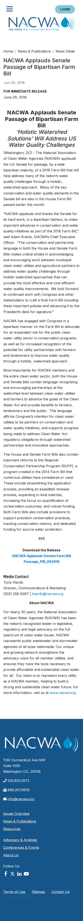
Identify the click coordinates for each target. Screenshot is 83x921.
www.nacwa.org (63, 693)
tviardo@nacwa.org (47, 594)
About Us (11, 855)
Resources (11, 829)
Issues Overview (16, 813)
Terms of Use (14, 892)
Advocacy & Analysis (20, 840)
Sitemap (38, 892)
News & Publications (34, 51)
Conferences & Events (21, 847)
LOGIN (65, 9)
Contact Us (61, 892)
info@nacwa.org (21, 799)
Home (41, 25)
